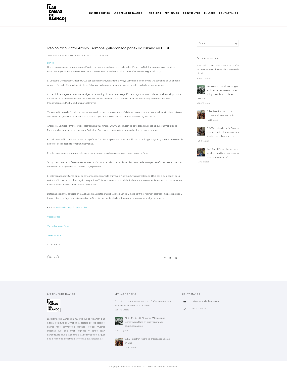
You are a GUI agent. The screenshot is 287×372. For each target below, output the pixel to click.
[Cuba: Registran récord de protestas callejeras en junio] (201, 114)
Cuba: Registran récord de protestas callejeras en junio (220, 113)
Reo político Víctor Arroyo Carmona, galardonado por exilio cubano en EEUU (109, 48)
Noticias (155, 13)
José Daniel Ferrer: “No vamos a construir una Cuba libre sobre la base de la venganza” (223, 153)
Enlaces (209, 13)
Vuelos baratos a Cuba (58, 226)
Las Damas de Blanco (128, 13)
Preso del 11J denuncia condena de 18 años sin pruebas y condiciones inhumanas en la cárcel (218, 69)
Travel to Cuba (54, 235)
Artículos (172, 13)
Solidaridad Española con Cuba (71, 207)
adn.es (50, 63)
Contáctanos (228, 13)
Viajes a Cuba (53, 217)
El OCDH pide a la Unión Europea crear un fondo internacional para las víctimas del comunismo (223, 132)
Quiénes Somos (99, 13)
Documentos (191, 13)
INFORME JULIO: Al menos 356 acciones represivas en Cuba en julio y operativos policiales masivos (217, 92)
